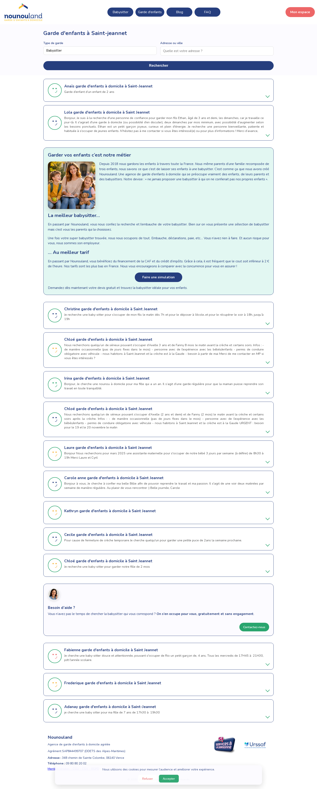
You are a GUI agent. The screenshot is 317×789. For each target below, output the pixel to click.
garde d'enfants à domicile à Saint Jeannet (111, 112)
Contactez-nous (254, 627)
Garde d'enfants (150, 12)
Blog (179, 12)
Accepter (169, 778)
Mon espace (300, 12)
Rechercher (158, 65)
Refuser (147, 778)
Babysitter (120, 12)
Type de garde (53, 43)
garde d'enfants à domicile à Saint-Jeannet (113, 86)
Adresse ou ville (171, 43)
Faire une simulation (158, 277)
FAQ (207, 12)
